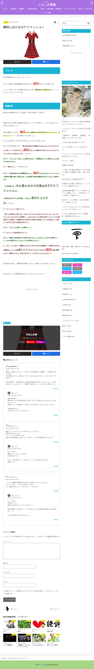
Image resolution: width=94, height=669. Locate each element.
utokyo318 (12, 366)
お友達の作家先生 (32, 8)
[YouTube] (30, 342)
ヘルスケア (5, 8)
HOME (4, 658)
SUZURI (77, 264)
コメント (7, 541)
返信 (56, 388)
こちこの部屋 (47, 4)
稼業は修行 (58, 8)
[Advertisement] (36, 304)
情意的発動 (50, 8)
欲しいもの (77, 272)
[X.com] (22, 342)
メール (6, 572)
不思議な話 (13, 8)
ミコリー (11, 477)
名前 (5, 563)
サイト (5, 581)
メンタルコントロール (70, 8)
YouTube (67, 264)
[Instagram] (40, 342)
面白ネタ (81, 8)
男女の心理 (89, 8)
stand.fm (77, 268)
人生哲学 (42, 8)
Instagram (67, 272)
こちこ (13, 393)
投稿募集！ (22, 8)
